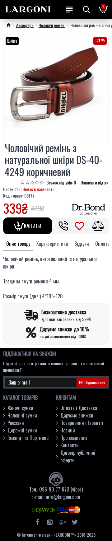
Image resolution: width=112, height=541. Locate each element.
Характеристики (52, 243)
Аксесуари (25, 25)
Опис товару (18, 243)
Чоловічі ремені (52, 25)
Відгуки (81, 243)
